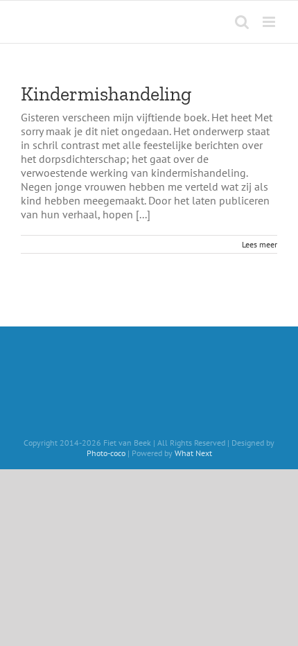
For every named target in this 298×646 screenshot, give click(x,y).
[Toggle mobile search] (242, 22)
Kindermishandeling (106, 93)
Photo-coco (106, 453)
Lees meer (259, 244)
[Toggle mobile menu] (270, 22)
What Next (193, 453)
